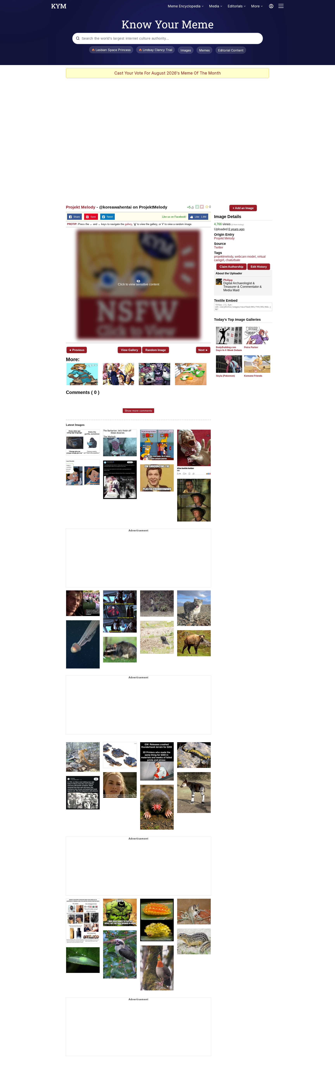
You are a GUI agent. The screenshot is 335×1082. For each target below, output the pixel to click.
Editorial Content (230, 50)
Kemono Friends (253, 376)
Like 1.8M (199, 217)
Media (214, 6)
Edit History (259, 266)
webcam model (245, 256)
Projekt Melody (80, 207)
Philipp (228, 280)
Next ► (203, 350)
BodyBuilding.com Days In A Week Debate (229, 349)
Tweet (109, 217)
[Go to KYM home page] (58, 7)
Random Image (155, 350)
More (255, 6)
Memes (204, 50)
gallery (128, 224)
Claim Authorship (231, 266)
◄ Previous (76, 350)
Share (76, 217)
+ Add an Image (243, 208)
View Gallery (129, 350)
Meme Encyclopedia (184, 6)
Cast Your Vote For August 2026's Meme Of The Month (167, 73)
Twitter (218, 247)
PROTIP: (72, 224)
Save (92, 217)
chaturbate (233, 260)
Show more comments (138, 410)
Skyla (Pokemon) (225, 376)
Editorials (235, 6)
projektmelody (223, 256)
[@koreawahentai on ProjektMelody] (138, 284)
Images (185, 50)
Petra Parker (251, 347)
